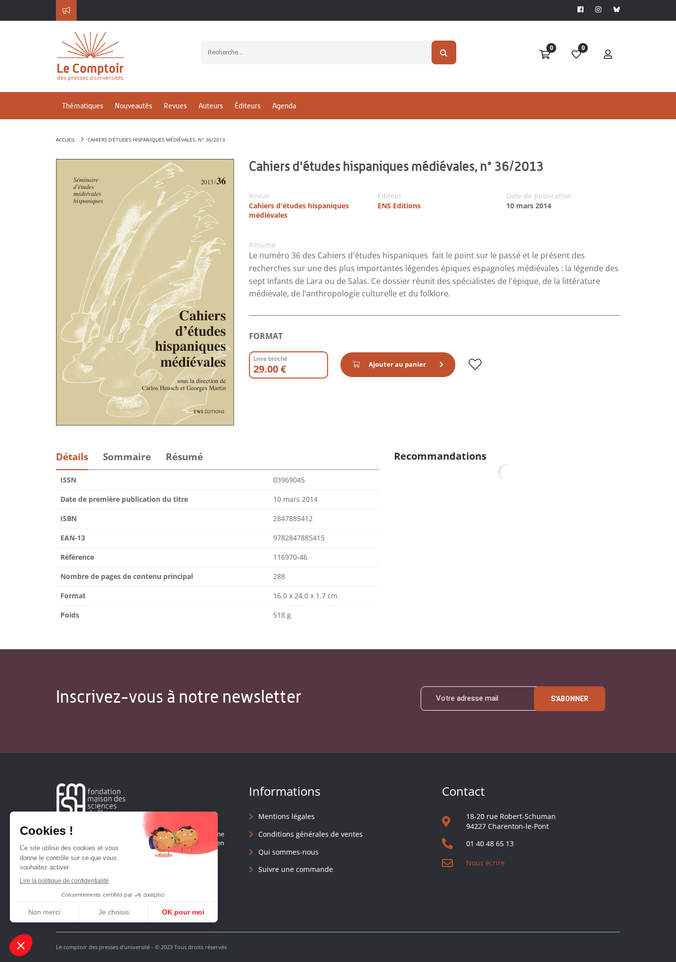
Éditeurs (247, 105)
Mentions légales (286, 816)
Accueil (65, 139)
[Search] (444, 52)
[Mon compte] (608, 55)
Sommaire (127, 456)
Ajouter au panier (397, 364)
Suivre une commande (295, 869)
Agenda (284, 105)
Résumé (184, 456)
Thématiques (82, 105)
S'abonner (569, 699)
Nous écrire (485, 862)
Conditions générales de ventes (310, 834)
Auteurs (210, 105)
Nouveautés (133, 105)
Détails (72, 456)
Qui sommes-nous (288, 852)
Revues (175, 105)
